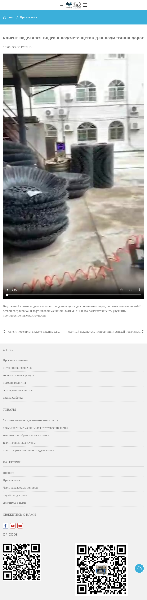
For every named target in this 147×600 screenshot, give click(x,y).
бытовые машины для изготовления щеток (31, 420)
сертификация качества (18, 390)
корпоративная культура (18, 375)
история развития (14, 382)
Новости (8, 473)
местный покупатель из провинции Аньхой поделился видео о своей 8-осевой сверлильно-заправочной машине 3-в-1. (100, 331)
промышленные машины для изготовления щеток (35, 428)
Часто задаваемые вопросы (20, 487)
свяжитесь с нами (14, 502)
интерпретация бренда (17, 368)
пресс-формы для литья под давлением (28, 450)
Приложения (28, 17)
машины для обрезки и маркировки (26, 435)
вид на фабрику (13, 397)
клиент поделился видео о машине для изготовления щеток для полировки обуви (33, 331)
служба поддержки (15, 495)
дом (10, 17)
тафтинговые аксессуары (19, 442)
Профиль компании (16, 360)
